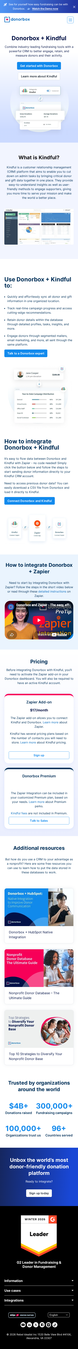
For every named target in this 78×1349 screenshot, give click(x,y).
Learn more (50, 722)
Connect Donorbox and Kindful (29, 501)
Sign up (39, 755)
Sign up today (39, 1193)
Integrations (14, 1300)
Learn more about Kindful (39, 76)
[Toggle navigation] (70, 20)
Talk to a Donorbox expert (25, 353)
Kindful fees (19, 813)
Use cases (12, 1290)
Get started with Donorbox (39, 66)
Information (13, 1281)
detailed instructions (52, 591)
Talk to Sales (39, 820)
